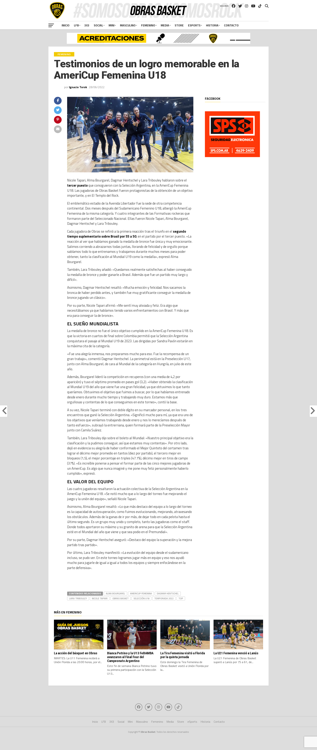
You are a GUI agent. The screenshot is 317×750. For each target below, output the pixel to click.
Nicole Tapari (100, 598)
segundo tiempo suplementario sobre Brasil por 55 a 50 (126, 234)
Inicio (66, 25)
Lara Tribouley (78, 598)
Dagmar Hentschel (168, 593)
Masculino (128, 25)
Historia (212, 25)
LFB (76, 25)
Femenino (148, 25)
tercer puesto (77, 185)
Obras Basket (120, 598)
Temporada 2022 (164, 598)
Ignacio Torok (78, 87)
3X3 (86, 25)
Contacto (231, 25)
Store (179, 25)
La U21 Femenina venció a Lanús (236, 653)
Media (165, 25)
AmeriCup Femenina (141, 593)
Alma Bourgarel (115, 593)
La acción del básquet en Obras (75, 653)
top (180, 598)
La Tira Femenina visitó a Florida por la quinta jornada (182, 655)
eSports (194, 25)
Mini (111, 25)
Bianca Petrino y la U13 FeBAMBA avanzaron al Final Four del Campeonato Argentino (130, 657)
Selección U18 (141, 598)
